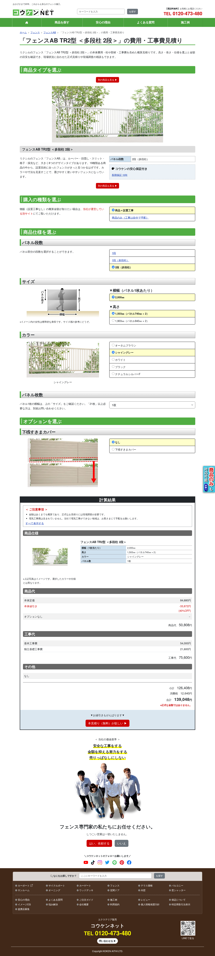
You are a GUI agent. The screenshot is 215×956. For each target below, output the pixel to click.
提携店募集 (24, 909)
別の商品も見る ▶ (107, 79)
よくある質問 (145, 22)
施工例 (185, 22)
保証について (179, 899)
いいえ (121, 843)
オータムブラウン (125, 345)
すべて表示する (34, 523)
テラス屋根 (147, 885)
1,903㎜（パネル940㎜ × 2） (132, 321)
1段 (114, 253)
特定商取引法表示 (181, 904)
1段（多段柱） (120, 260)
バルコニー (177, 885)
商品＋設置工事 (124, 210)
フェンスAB (49, 32)
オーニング (54, 890)
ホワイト (120, 360)
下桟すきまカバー (125, 449)
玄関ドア (114, 890)
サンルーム (24, 890)
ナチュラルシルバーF (127, 374)
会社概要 (84, 904)
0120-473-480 (183, 13)
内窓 (143, 890)
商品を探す (62, 22)
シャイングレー (124, 352)
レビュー (145, 899)
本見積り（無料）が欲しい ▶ (107, 723)
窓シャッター (179, 890)
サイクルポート (57, 885)
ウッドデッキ (86, 890)
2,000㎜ (119, 297)
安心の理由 (103, 22)
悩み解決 (53, 904)
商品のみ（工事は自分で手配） (130, 217)
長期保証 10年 (120, 175)
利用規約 (114, 904)
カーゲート (85, 885)
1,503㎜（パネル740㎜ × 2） (132, 314)
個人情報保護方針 (150, 904)
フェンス (35, 32)
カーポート (24, 885)
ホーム (23, 32)
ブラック (120, 367)
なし (117, 442)
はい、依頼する (99, 843)
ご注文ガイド (86, 899)
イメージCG (24, 904)
